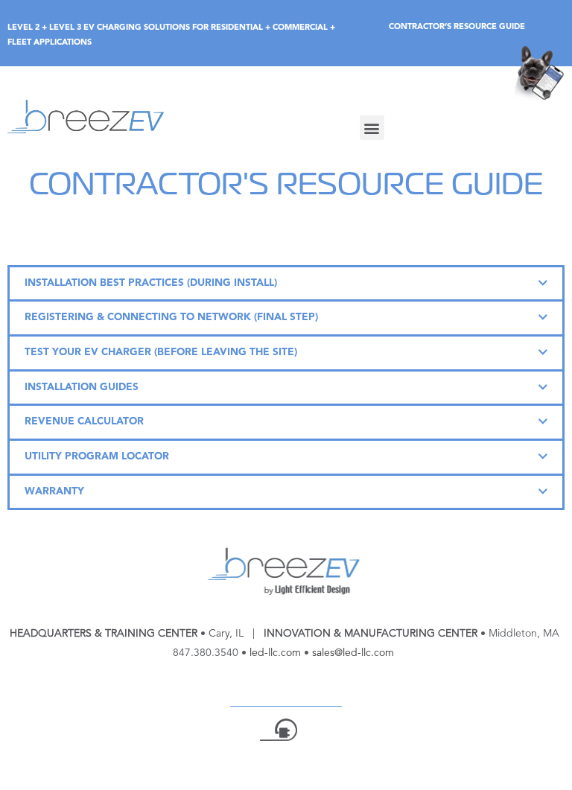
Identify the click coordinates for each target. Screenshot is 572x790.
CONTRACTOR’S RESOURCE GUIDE (457, 27)
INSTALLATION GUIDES (82, 387)
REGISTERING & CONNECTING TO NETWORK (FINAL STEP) (171, 317)
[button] (372, 127)
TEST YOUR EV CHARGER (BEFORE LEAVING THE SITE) (161, 352)
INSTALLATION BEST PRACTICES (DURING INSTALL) (151, 283)
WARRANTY (54, 492)
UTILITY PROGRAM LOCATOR (97, 457)
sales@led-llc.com (353, 653)
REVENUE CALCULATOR (84, 422)
